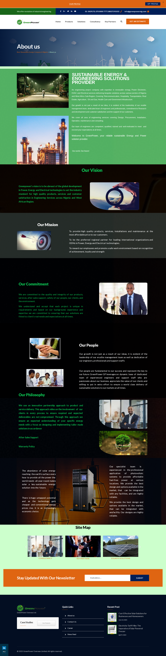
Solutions (81, 21)
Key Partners (110, 21)
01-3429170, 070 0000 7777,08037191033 (102, 11)
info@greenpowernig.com (135, 11)
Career (70, 628)
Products (69, 21)
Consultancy (95, 21)
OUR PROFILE (75, 4)
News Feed (72, 634)
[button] (26, 547)
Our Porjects (46, 623)
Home (58, 21)
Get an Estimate (138, 21)
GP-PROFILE (152, 4)
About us (71, 615)
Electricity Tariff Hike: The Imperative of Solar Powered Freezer (131, 628)
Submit (139, 578)
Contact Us (72, 622)
